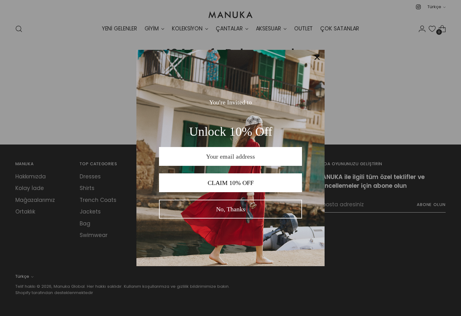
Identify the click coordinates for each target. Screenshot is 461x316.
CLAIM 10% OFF (231, 182)
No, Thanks (230, 209)
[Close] (317, 57)
